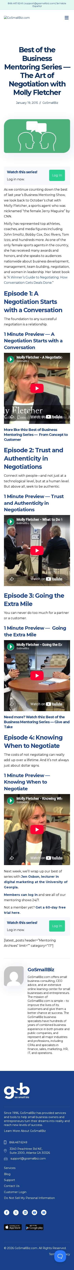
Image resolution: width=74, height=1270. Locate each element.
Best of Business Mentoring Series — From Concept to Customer (36, 435)
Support (9, 1180)
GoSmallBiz (50, 103)
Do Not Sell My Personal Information (29, 1198)
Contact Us (11, 1186)
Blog (7, 1174)
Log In (57, 175)
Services (9, 1168)
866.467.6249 (15, 3)
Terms (53, 1254)
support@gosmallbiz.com (40, 3)
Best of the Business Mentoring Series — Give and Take (36, 722)
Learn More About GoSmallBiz (25, 1131)
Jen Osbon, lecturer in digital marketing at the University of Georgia (35, 882)
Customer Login (15, 1192)
